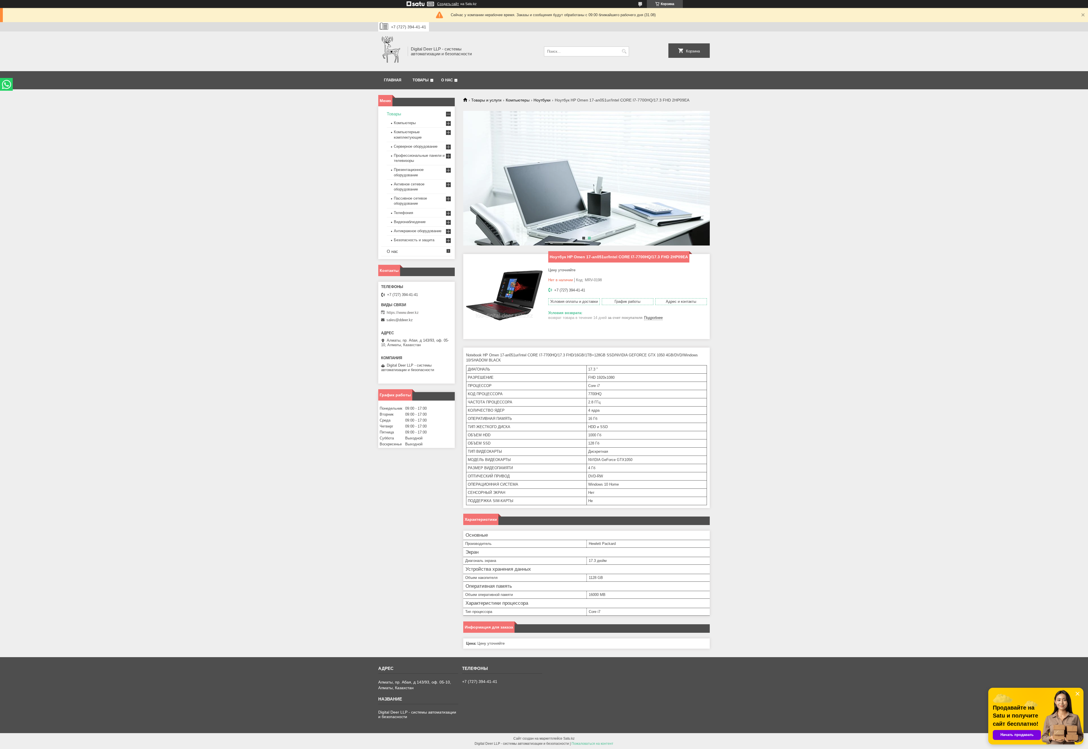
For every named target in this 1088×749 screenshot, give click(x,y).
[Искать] (624, 51)
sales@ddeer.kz (399, 320)
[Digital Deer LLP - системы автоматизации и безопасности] (391, 51)
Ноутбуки (542, 100)
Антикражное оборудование (417, 231)
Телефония (403, 213)
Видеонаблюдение (410, 222)
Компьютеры (518, 100)
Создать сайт (448, 4)
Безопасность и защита (414, 240)
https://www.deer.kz (403, 312)
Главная (392, 80)
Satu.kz (569, 738)
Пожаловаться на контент (592, 744)
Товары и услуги (486, 100)
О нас (447, 80)
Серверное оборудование (415, 146)
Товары (421, 80)
